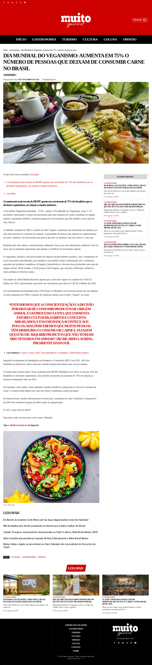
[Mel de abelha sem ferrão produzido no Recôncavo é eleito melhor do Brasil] (76, 585)
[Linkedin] (12, 2)
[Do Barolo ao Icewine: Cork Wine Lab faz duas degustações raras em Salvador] (26, 585)
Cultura (15, 557)
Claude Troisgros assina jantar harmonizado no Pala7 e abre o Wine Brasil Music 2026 (50, 532)
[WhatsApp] (146, 80)
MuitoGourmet (17, 425)
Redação (51, 80)
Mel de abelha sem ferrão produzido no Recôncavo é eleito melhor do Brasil (44, 526)
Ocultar (34, 174)
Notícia (42, 557)
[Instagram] (8, 2)
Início (5, 50)
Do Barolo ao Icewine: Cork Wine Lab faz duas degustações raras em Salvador (46, 519)
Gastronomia (14, 50)
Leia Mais (11, 193)
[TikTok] (16, 2)
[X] (20, 2)
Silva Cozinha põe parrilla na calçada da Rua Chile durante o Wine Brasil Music (45, 538)
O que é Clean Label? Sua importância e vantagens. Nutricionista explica (54, 352)
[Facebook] (4, 2)
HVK (82, 658)
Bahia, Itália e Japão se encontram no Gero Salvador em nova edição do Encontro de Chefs (49, 546)
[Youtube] (24, 2)
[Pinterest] (139, 80)
